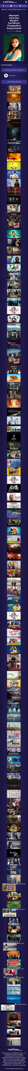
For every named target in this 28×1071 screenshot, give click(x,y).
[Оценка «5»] (8, 65)
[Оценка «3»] (5, 65)
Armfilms (5, 9)
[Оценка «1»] (2, 65)
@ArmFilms (18, 31)
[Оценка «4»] (7, 65)
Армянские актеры (12, 9)
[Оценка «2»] (3, 65)
